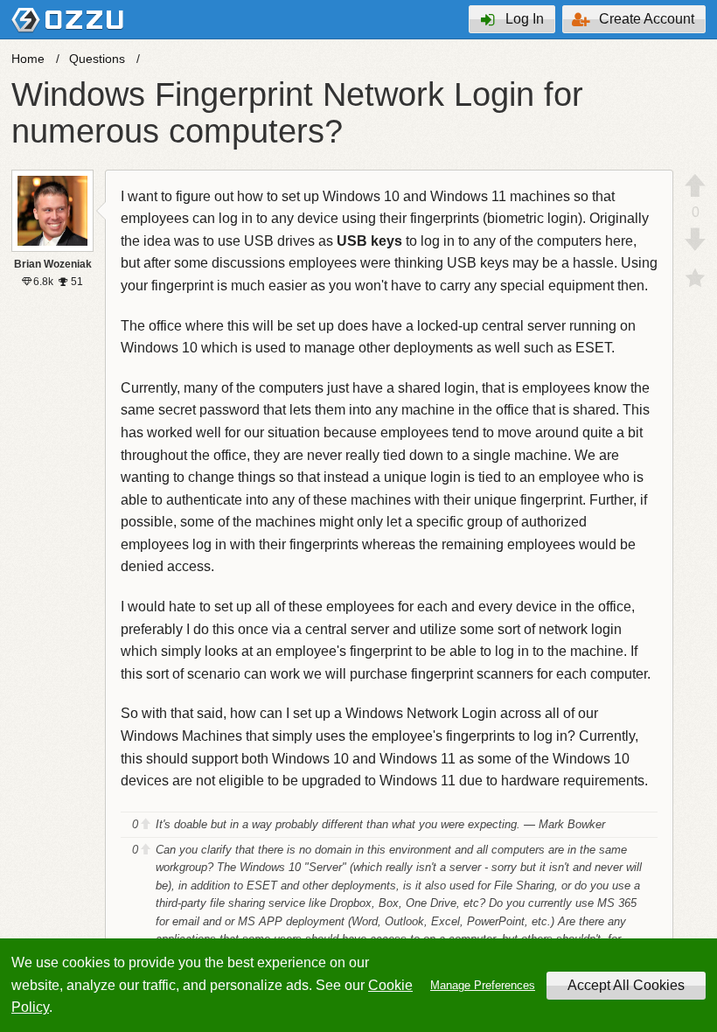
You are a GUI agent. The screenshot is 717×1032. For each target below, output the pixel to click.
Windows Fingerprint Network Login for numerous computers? (297, 113)
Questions (97, 59)
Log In (524, 18)
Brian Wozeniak (53, 264)
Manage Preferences (482, 985)
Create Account (646, 18)
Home (28, 59)
